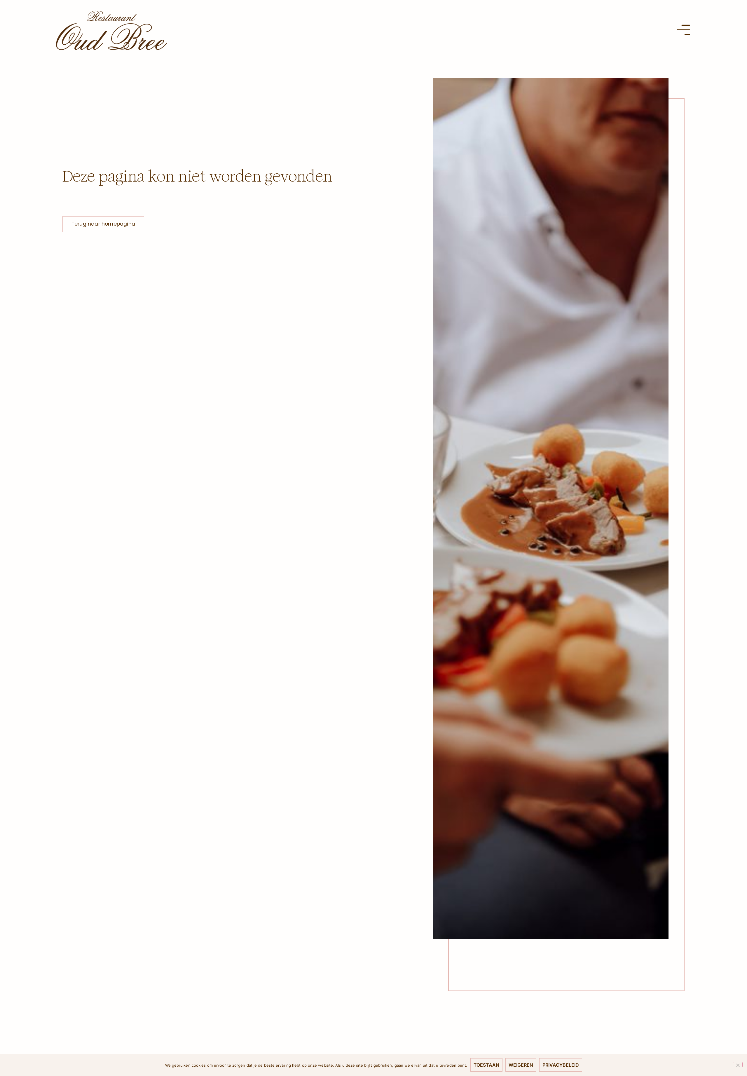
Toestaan (486, 1065)
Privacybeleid (560, 1065)
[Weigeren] (738, 1064)
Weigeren (521, 1065)
